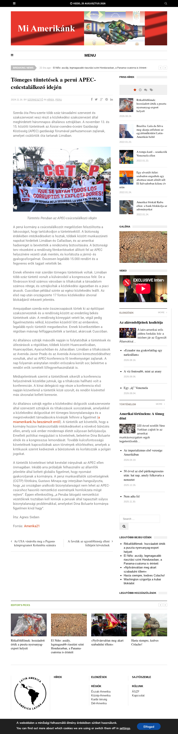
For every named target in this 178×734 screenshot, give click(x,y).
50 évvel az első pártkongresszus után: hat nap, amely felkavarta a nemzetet (144, 475)
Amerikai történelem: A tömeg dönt (141, 416)
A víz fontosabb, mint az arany (143, 371)
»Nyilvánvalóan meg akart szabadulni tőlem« (107, 642)
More (161, 312)
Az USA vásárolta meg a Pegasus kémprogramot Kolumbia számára (35, 543)
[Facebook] (90, 99)
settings (125, 728)
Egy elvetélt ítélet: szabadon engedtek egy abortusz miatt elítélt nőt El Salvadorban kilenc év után (142, 179)
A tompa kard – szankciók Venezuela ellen (152, 153)
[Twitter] (95, 99)
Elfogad (148, 727)
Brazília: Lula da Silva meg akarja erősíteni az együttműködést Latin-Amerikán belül (150, 131)
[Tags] (151, 90)
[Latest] (140, 90)
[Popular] (135, 90)
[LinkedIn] (111, 99)
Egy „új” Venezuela (136, 388)
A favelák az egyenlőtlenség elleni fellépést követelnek (89, 543)
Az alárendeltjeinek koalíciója (141, 322)
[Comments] (145, 90)
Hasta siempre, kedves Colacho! (144, 575)
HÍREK (50, 99)
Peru (58, 99)
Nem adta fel (132, 496)
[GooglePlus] (100, 99)
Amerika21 (32, 526)
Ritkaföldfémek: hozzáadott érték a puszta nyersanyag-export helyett (151, 105)
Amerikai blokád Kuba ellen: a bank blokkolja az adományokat (152, 205)
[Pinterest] (106, 99)
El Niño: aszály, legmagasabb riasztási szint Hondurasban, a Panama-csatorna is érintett (99, 67)
